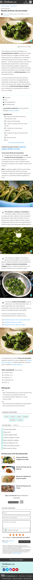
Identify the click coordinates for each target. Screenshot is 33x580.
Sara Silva (7, 14)
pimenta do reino (11, 137)
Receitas (3, 6)
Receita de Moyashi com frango (23, 487)
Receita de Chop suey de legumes (23, 468)
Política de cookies (27, 578)
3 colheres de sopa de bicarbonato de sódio (16, 134)
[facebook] (4, 569)
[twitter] (7, 569)
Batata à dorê (7, 432)
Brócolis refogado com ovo (11, 443)
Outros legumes (13, 6)
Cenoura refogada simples (10, 435)
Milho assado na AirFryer (10, 448)
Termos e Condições (6, 578)
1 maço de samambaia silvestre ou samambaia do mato (15, 117)
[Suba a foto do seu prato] (21, 502)
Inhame (13, 417)
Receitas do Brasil (14, 110)
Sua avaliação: (7, 537)
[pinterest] (16, 569)
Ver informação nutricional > (17, 142)
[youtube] (13, 569)
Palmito (19, 417)
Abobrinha (12, 420)
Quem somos (22, 576)
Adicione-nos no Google (25, 47)
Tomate (6, 417)
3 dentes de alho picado (13, 121)
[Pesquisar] (31, 2)
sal (7, 140)
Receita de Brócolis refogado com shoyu (22, 459)
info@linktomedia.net (16, 553)
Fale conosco (29, 576)
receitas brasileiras (17, 364)
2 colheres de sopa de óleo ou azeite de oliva (15, 125)
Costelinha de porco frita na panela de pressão (17, 320)
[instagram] (10, 569)
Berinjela (25, 417)
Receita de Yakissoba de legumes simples (23, 478)
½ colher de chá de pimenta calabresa (13, 129)
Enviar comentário (24, 542)
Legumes (7, 6)
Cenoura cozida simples (10, 429)
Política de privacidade (17, 578)
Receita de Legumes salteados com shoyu (13, 148)
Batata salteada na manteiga (11, 440)
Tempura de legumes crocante (12, 438)
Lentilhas (20, 420)
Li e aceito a (8, 541)
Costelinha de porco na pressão (13, 322)
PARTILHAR (25, 3)
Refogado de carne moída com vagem (15, 325)
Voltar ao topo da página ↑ (16, 560)
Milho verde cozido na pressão (12, 446)
